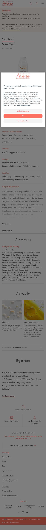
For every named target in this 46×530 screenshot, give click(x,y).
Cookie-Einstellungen (23, 111)
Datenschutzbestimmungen (23, 105)
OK (23, 116)
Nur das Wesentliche (23, 120)
